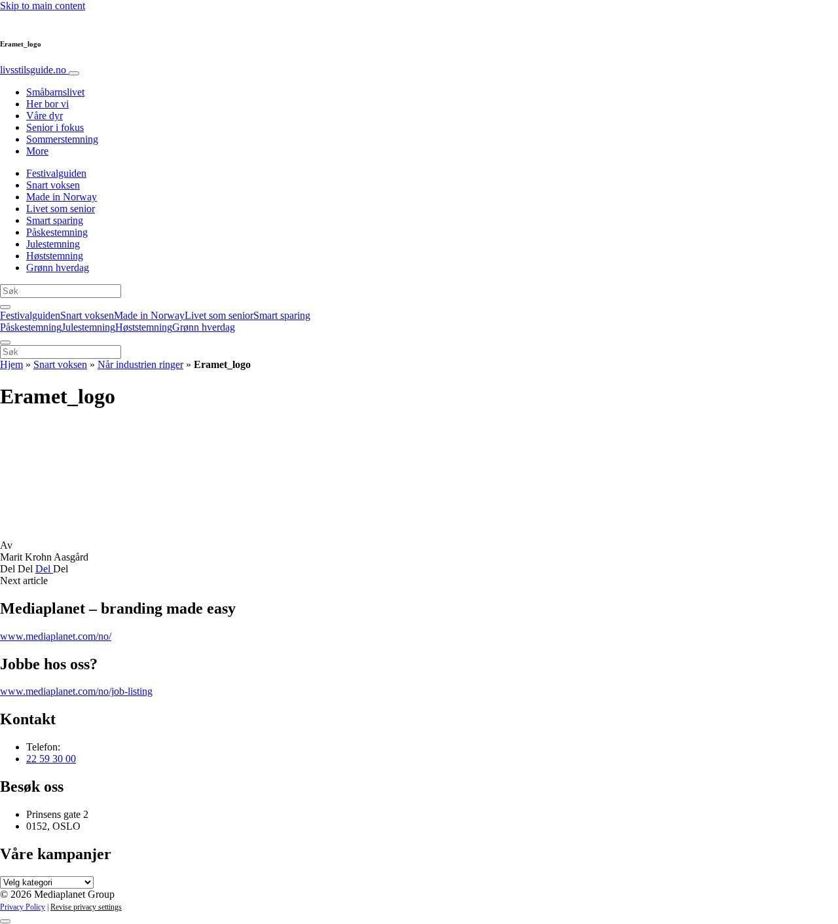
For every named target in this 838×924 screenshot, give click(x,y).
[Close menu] (5, 342)
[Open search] (5, 307)
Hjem (11, 364)
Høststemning (54, 255)
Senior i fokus (55, 127)
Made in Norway (61, 196)
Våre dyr (44, 115)
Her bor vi (47, 103)
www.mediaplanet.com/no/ (55, 636)
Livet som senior (60, 208)
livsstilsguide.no (34, 69)
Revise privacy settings (86, 907)
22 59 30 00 (51, 758)
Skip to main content (42, 5)
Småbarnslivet (55, 92)
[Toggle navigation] (74, 73)
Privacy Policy (22, 907)
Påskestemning (57, 232)
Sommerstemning (62, 139)
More (37, 151)
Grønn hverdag (57, 267)
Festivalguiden (56, 173)
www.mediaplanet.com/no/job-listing (76, 691)
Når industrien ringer (140, 364)
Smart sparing (54, 220)
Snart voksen (53, 185)
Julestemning (53, 243)
